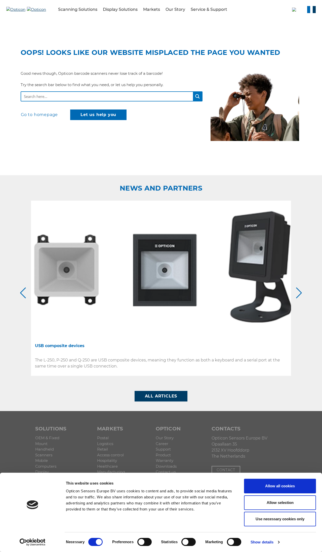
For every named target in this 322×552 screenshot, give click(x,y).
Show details (262, 542)
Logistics (105, 443)
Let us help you (98, 114)
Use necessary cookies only (280, 519)
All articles (161, 396)
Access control (110, 455)
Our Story (165, 437)
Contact (226, 470)
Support (163, 449)
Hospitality (107, 460)
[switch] (144, 542)
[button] (15, 9)
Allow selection (280, 502)
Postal (103, 437)
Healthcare (107, 466)
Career (162, 443)
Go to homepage (39, 114)
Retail (102, 449)
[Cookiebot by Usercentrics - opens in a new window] (33, 542)
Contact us (166, 471)
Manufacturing (111, 471)
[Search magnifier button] (197, 96)
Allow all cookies (280, 486)
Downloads (166, 466)
